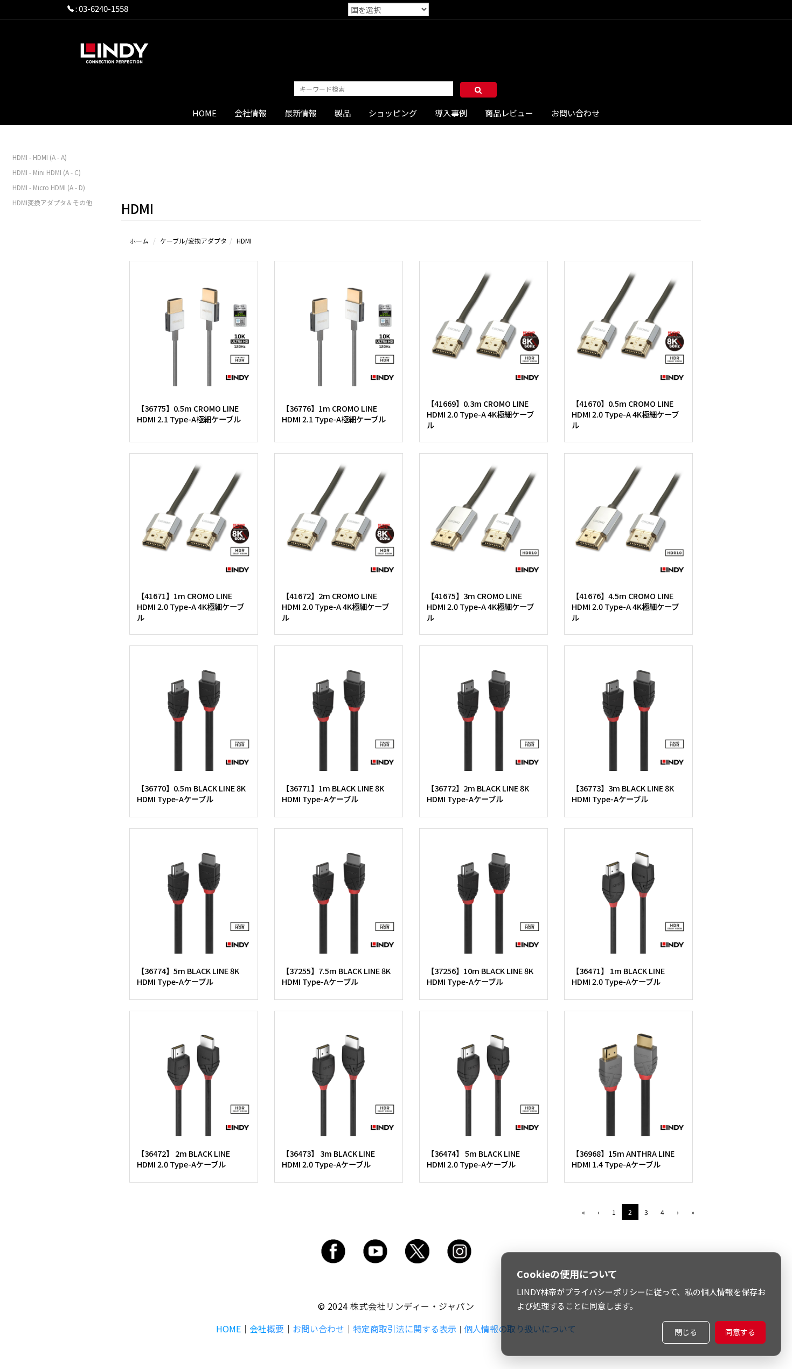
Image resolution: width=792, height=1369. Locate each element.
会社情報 (250, 113)
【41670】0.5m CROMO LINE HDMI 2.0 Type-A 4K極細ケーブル (625, 414)
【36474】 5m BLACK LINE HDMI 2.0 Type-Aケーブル (473, 1159)
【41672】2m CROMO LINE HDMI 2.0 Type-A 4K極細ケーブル (335, 606)
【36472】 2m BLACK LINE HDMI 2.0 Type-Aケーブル (183, 1159)
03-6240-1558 (103, 8)
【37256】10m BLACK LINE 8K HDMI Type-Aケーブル (480, 976)
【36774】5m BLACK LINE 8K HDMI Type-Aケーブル (188, 976)
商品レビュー (509, 113)
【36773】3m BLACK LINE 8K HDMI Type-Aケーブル (623, 793)
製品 (343, 113)
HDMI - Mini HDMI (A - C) (46, 172)
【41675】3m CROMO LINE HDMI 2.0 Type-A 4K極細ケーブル (480, 606)
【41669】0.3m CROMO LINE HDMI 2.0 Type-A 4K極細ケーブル (480, 414)
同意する (740, 1331)
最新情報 (300, 113)
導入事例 (451, 113)
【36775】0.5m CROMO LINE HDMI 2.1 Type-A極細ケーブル (189, 413)
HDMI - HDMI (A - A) (39, 157)
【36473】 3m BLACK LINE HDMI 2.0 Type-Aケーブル (328, 1159)
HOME (204, 113)
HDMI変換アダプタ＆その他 (52, 202)
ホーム (139, 240)
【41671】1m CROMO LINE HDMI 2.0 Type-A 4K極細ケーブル (190, 606)
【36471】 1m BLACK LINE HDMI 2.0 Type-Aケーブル (618, 976)
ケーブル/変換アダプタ (193, 240)
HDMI (244, 240)
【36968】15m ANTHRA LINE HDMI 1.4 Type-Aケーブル (623, 1159)
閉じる (686, 1331)
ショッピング (393, 113)
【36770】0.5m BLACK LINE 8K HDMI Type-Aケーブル (191, 793)
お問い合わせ (575, 113)
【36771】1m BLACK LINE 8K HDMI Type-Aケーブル (333, 793)
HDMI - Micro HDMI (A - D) (48, 187)
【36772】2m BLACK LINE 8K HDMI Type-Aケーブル (478, 793)
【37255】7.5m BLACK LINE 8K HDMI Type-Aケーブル (336, 976)
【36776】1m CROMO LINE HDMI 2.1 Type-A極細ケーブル (334, 413)
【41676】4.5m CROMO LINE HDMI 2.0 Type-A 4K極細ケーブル (625, 606)
